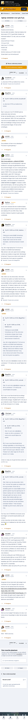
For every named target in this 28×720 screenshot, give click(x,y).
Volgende (21, 73)
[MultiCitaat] (2, 88)
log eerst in (19, 654)
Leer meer (2, 3)
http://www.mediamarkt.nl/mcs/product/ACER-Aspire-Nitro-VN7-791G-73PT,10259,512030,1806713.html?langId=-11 (14, 591)
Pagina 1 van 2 (12, 73)
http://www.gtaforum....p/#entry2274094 (12, 161)
